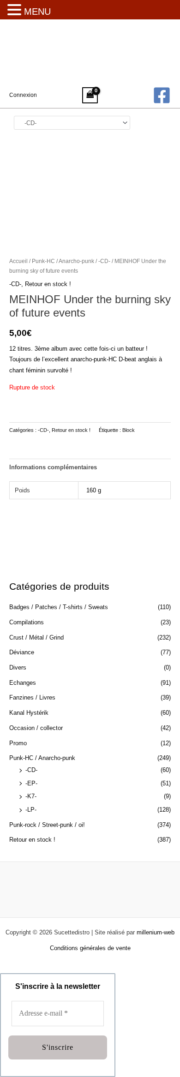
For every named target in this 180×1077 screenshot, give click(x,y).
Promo (18, 743)
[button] (15, 10)
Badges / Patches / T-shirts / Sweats (58, 607)
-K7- (30, 796)
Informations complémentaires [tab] (53, 467)
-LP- (30, 809)
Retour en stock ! (32, 839)
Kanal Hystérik (28, 712)
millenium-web (155, 932)
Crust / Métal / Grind (36, 637)
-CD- (31, 769)
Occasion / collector (36, 727)
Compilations (26, 622)
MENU (37, 11)
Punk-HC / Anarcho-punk (42, 757)
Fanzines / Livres (32, 697)
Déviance (21, 652)
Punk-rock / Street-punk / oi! (47, 824)
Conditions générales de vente (90, 948)
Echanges (22, 682)
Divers (17, 667)
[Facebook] (162, 95)
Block (128, 430)
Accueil (18, 261)
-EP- (31, 783)
